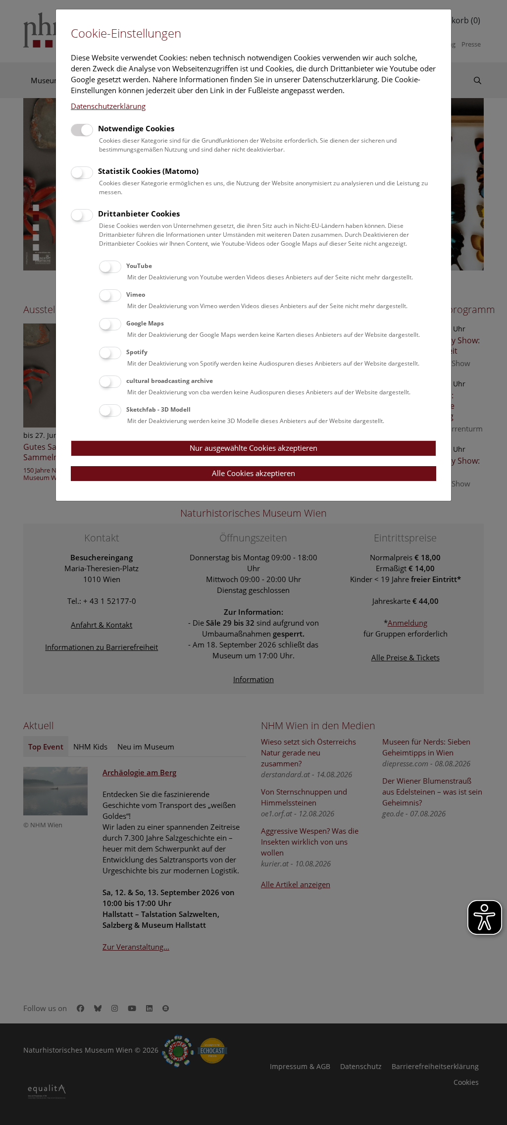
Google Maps (145, 323)
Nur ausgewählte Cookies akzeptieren (253, 448)
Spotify (137, 352)
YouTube (139, 266)
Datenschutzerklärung (108, 106)
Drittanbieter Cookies (139, 213)
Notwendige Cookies (136, 128)
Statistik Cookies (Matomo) (148, 171)
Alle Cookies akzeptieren (253, 473)
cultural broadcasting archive (169, 380)
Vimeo (135, 294)
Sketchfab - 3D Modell (158, 409)
